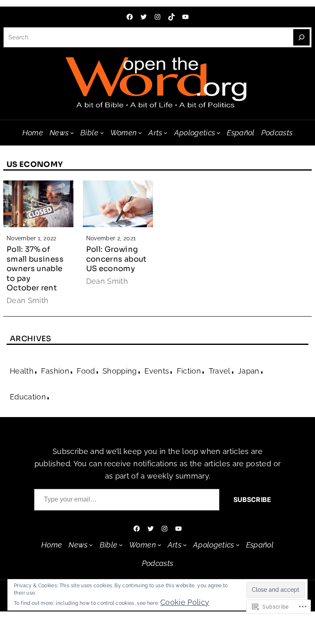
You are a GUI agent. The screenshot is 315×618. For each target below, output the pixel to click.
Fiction (189, 371)
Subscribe (252, 499)
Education (28, 396)
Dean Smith (28, 300)
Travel (220, 371)
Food (86, 371)
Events (156, 371)
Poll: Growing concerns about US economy (116, 258)
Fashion (55, 371)
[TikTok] (171, 17)
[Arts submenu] (165, 133)
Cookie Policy (185, 602)
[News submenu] (72, 133)
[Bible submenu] (102, 133)
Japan (249, 371)
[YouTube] (185, 17)
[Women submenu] (140, 133)
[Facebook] (129, 17)
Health (22, 371)
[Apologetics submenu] (218, 133)
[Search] (301, 37)
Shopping (120, 371)
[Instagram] (157, 17)
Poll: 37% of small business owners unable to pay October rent (35, 268)
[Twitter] (143, 17)
